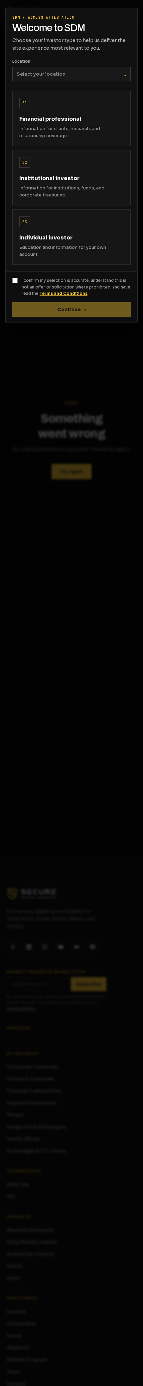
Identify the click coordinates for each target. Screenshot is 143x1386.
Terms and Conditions (63, 293)
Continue (71, 309)
